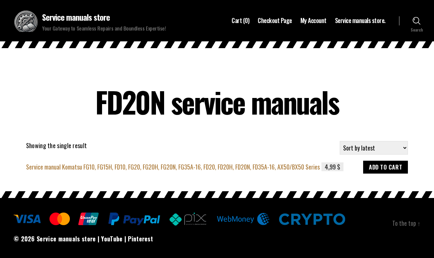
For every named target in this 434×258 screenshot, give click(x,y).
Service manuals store (76, 17)
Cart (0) (240, 20)
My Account (313, 20)
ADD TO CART (385, 167)
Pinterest (140, 238)
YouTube (111, 238)
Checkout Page (275, 20)
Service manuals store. (360, 20)
